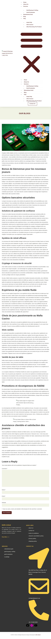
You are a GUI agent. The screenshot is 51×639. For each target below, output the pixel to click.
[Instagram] (31, 625)
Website (4, 502)
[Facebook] (27, 625)
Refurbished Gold (28, 14)
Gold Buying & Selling (32, 10)
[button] (31, 52)
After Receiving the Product (34, 26)
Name (4, 489)
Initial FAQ (29, 22)
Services (25, 6)
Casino (11, 153)
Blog (25, 92)
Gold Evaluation (30, 88)
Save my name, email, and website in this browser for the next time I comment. (22, 509)
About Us (26, 81)
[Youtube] (35, 625)
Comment (4, 468)
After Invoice (29, 24)
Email (3, 496)
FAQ (24, 18)
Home (25, 79)
